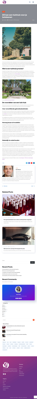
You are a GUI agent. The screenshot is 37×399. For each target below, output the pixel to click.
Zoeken (3, 260)
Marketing (3, 311)
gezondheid (31, 342)
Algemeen (4, 342)
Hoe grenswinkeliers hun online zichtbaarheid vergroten (18, 219)
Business (3, 306)
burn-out (27, 342)
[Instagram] (5, 374)
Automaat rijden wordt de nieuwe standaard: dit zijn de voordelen (12, 275)
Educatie (3, 308)
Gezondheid (4, 309)
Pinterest (31, 163)
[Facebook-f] (3, 374)
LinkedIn (34, 163)
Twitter (27, 163)
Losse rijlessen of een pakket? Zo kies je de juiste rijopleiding (11, 272)
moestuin (5, 113)
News (3, 11)
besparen (19, 342)
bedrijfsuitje (14, 342)
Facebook (29, 163)
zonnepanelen (5, 349)
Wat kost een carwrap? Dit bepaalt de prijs (14, 248)
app (7, 342)
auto (10, 342)
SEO (3, 314)
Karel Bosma (6, 217)
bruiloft (23, 342)
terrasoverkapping (17, 73)
